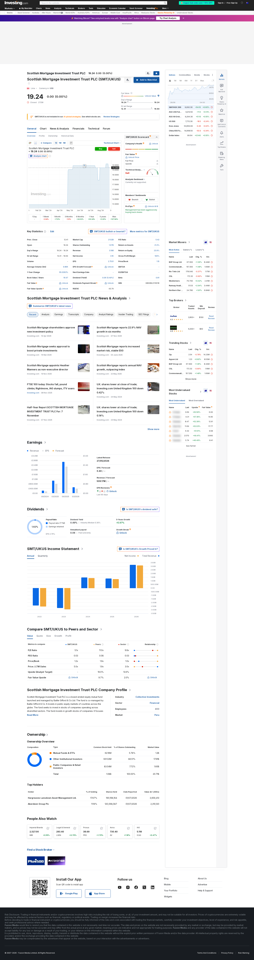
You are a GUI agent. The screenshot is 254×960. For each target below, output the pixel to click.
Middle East (115, 13)
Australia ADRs (84, 13)
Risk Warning (243, 953)
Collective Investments (147, 697)
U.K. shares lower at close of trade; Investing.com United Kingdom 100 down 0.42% (120, 388)
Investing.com (33, 393)
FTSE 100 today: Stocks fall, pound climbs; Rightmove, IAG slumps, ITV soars (51, 386)
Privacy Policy (227, 953)
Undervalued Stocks (185, 13)
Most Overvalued (196, 400)
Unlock (74, 677)
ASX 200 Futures (176, 112)
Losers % (200, 250)
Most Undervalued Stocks (179, 392)
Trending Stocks (178, 342)
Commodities (185, 75)
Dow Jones (174, 126)
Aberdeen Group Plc (38, 804)
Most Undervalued (177, 400)
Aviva (112, 827)
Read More (32, 715)
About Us (202, 878)
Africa (136, 13)
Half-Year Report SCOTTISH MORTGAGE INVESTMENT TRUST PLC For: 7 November (50, 411)
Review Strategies (111, 117)
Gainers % (187, 250)
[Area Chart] (35, 143)
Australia (35, 13)
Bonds (197, 75)
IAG (138, 827)
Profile (42, 136)
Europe (105, 13)
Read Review (211, 317)
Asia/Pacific (127, 13)
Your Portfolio (170, 890)
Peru (156, 715)
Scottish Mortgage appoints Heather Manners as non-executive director (48, 367)
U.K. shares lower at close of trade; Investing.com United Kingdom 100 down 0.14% (120, 411)
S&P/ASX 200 (175, 107)
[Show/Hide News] (71, 143)
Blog (166, 878)
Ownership (53, 136)
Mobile (167, 884)
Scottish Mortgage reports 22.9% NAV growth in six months (119, 329)
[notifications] (242, 2)
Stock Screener (136, 8)
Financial (154, 703)
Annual (30, 556)
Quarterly (43, 556)
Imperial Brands (36, 827)
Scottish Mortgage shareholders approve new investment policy (51, 329)
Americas (96, 13)
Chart (43, 128)
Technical (93, 128)
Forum (106, 128)
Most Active (174, 250)
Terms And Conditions (206, 953)
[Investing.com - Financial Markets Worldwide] (16, 3)
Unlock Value (150, 96)
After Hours (46, 13)
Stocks (10, 13)
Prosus (86, 827)
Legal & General (63, 827)
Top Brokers (176, 300)
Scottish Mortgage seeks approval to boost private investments (48, 348)
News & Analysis (59, 128)
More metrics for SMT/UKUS (144, 231)
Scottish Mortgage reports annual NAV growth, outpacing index (119, 367)
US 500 (172, 121)
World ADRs (70, 13)
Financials (78, 128)
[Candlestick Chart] (30, 143)
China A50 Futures (177, 131)
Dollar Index (174, 135)
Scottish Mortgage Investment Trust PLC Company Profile (77, 690)
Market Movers (177, 242)
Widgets (168, 896)
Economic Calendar (117, 8)
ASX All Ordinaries (177, 117)
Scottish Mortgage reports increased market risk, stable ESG (118, 348)
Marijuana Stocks (148, 13)
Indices (172, 75)
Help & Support (205, 890)
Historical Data (67, 136)
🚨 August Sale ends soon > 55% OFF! (197, 3)
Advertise (202, 884)
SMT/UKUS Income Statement (53, 549)
